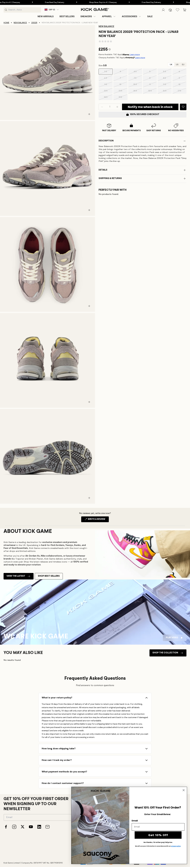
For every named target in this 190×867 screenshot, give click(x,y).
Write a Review (98, 520)
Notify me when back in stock (150, 107)
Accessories (129, 16)
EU (183, 65)
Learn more (135, 55)
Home (6, 23)
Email (135, 820)
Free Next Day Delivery (36, 2)
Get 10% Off (158, 835)
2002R (34, 23)
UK (171, 65)
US (177, 65)
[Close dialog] (183, 790)
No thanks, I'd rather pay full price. (158, 842)
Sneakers (86, 16)
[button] (88, 16)
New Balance (20, 23)
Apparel (107, 16)
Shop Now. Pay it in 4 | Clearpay (84, 2)
